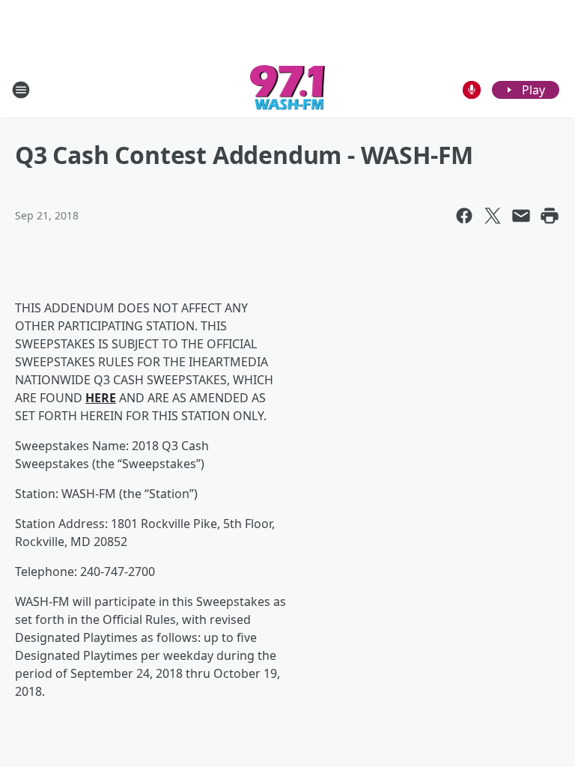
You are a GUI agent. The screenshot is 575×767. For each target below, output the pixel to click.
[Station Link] (288, 89)
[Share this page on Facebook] (464, 215)
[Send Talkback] (472, 90)
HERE (100, 397)
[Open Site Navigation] (21, 90)
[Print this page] (549, 215)
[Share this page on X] (492, 215)
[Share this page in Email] (521, 215)
